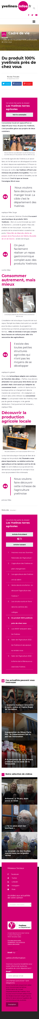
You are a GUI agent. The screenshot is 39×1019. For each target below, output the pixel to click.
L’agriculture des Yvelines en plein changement (22, 566)
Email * (8, 971)
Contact (10, 948)
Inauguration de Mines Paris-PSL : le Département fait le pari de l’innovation (18, 734)
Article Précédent (19, 534)
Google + (29, 84)
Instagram (15, 886)
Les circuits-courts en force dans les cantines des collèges (21, 607)
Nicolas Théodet (13, 77)
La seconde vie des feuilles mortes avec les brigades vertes (18, 853)
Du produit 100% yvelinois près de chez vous (19, 62)
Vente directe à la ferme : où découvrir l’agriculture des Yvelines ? (22, 590)
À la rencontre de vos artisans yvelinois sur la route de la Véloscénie (19, 762)
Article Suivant (19, 545)
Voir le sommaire (19, 115)
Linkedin (15, 882)
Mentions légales (13, 950)
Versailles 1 (13, 510)
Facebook (18, 84)
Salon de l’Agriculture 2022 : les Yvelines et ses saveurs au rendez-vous (21, 645)
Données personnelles (14, 940)
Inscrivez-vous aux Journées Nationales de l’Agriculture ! (22, 555)
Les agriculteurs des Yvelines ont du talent (22, 577)
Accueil (5, 38)
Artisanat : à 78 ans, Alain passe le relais (16, 800)
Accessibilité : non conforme (16, 942)
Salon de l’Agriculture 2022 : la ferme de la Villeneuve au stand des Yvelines (21, 661)
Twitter (7, 84)
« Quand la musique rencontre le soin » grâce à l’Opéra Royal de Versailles (19, 707)
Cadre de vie (7, 40)
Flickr (13, 889)
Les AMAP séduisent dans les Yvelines (21, 631)
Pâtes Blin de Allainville (15, 233)
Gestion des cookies (13, 944)
